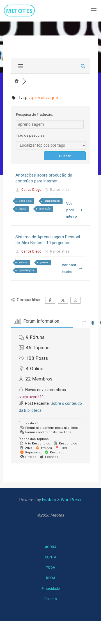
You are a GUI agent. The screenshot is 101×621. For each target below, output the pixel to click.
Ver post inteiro (71, 210)
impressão (44, 208)
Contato (50, 599)
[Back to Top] (50, 544)
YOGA (50, 568)
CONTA (50, 557)
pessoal (44, 262)
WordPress (71, 500)
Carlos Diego (31, 190)
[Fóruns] (16, 81)
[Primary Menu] (93, 10)
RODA (50, 578)
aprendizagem (52, 200)
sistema (23, 262)
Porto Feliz (25, 200)
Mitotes (19, 10)
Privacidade (51, 589)
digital (22, 208)
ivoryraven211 (31, 396)
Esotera (48, 500)
